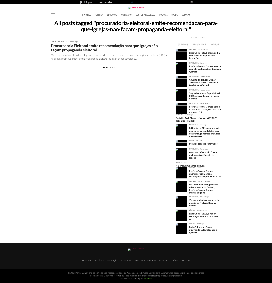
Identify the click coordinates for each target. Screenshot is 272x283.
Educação (112, 15)
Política (99, 15)
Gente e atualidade (145, 15)
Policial (163, 15)
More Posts (109, 68)
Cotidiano (126, 15)
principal (86, 15)
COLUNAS (186, 15)
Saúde (174, 15)
